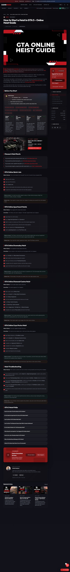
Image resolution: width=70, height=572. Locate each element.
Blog (30, 4)
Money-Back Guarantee (48, 8)
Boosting (4, 8)
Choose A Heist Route (56, 96)
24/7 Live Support (40, 8)
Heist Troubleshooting (37, 110)
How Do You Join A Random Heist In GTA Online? (14, 435)
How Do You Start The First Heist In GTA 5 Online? (14, 411)
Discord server (21, 1)
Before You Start (55, 94)
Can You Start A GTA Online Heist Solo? (12, 419)
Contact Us (46, 4)
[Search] (64, 5)
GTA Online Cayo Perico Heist (25, 110)
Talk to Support (40, 454)
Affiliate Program (37, 4)
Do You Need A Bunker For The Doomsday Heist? (14, 427)
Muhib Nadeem (22, 26)
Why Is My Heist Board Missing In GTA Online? (14, 439)
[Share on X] (52, 127)
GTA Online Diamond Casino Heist (11, 110)
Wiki (21, 8)
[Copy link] (60, 127)
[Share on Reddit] (57, 127)
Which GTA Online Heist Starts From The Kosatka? (15, 443)
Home (5, 14)
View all (45, 484)
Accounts (16, 8)
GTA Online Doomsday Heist (34, 107)
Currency (26, 8)
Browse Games (24, 4)
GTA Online (16, 69)
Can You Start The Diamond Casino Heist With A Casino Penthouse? (18, 423)
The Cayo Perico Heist (30, 82)
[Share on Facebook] (55, 127)
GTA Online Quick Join (9, 107)
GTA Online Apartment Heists (21, 107)
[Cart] (67, 5)
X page (33, 1)
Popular (9, 8)
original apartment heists (37, 80)
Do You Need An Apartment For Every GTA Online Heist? (16, 415)
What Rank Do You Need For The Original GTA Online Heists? (17, 431)
